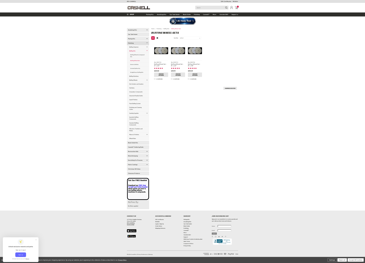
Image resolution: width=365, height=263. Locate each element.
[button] (182, 21)
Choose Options (161, 74)
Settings (332, 260)
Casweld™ (206, 14)
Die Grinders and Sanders (136, 84)
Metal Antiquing (133, 156)
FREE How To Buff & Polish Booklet (193, 239)
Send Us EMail (130, 224)
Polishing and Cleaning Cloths (135, 108)
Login (156, 224)
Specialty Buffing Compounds (133, 118)
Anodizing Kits (161, 14)
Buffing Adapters (134, 47)
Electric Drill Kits (134, 64)
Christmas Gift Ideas (134, 169)
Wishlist (235, 1)
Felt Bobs (131, 88)
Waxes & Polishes (134, 134)
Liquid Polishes (133, 99)
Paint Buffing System (135, 103)
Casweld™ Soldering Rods (135, 147)
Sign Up (162, 224)
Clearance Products (134, 173)
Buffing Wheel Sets (135, 60)
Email (213, 230)
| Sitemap (150, 254)
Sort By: (176, 38)
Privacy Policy (187, 245)
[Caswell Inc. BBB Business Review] (222, 241)
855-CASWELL (131, 1)
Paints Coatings (133, 164)
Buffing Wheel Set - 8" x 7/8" (194, 65)
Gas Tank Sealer (175, 14)
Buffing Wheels (133, 80)
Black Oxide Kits (133, 142)
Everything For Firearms (135, 160)
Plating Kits (150, 14)
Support (234, 14)
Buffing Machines (134, 76)
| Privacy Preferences (142, 254)
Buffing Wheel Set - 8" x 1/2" (177, 65)
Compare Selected (230, 88)
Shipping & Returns (160, 228)
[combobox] (212, 8)
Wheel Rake (132, 138)
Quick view (161, 51)
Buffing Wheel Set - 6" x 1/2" (160, 65)
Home (152, 28)
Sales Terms (187, 241)
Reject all (342, 260)
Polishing (197, 14)
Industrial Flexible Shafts (136, 95)
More (214, 14)
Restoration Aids (133, 151)
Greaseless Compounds (135, 92)
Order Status (158, 226)
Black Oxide (187, 14)
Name (213, 226)
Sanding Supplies (134, 113)
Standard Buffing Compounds (133, 124)
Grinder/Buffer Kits (135, 68)
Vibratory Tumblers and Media (136, 129)
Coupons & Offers (188, 243)
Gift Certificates (226, 1)
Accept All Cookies (355, 260)
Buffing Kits (132, 51)
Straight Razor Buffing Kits (136, 72)
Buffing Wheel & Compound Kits (137, 55)
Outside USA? (223, 14)
